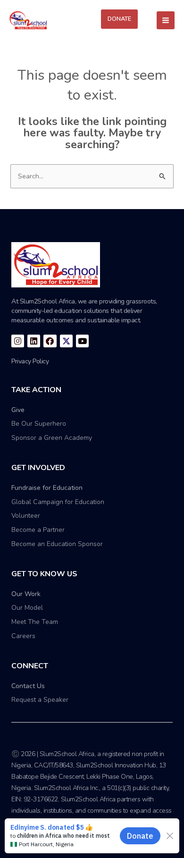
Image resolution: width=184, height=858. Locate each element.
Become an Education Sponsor (57, 543)
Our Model (27, 607)
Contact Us (28, 685)
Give (18, 409)
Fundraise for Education (47, 487)
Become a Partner (38, 529)
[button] (119, 19)
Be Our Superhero (38, 423)
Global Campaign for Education (57, 501)
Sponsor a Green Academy (51, 437)
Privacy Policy (30, 361)
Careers (23, 635)
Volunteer (25, 515)
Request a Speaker (39, 699)
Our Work (26, 593)
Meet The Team (34, 621)
